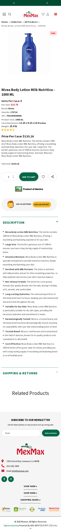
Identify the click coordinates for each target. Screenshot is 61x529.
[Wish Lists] (43, 176)
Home (4, 21)
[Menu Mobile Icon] (4, 14)
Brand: (4, 108)
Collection (16, 21)
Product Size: (8, 119)
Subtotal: (6, 163)
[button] (7, 129)
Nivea (11, 108)
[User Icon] (47, 14)
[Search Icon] (9, 14)
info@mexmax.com (20, 471)
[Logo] (31, 14)
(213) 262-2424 (12, 466)
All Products (31, 21)
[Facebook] (4, 479)
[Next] (47, 3)
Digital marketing (11, 525)
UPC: (3, 115)
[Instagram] (11, 479)
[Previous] (13, 3)
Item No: (5, 112)
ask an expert (42, 204)
